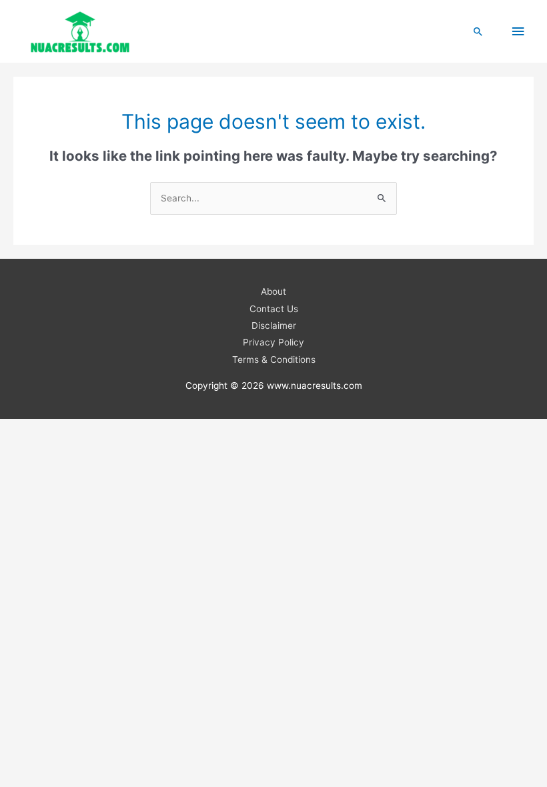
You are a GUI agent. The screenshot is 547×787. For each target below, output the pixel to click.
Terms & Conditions (274, 359)
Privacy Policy (273, 342)
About (273, 291)
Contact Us (273, 308)
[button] (478, 31)
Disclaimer (273, 325)
